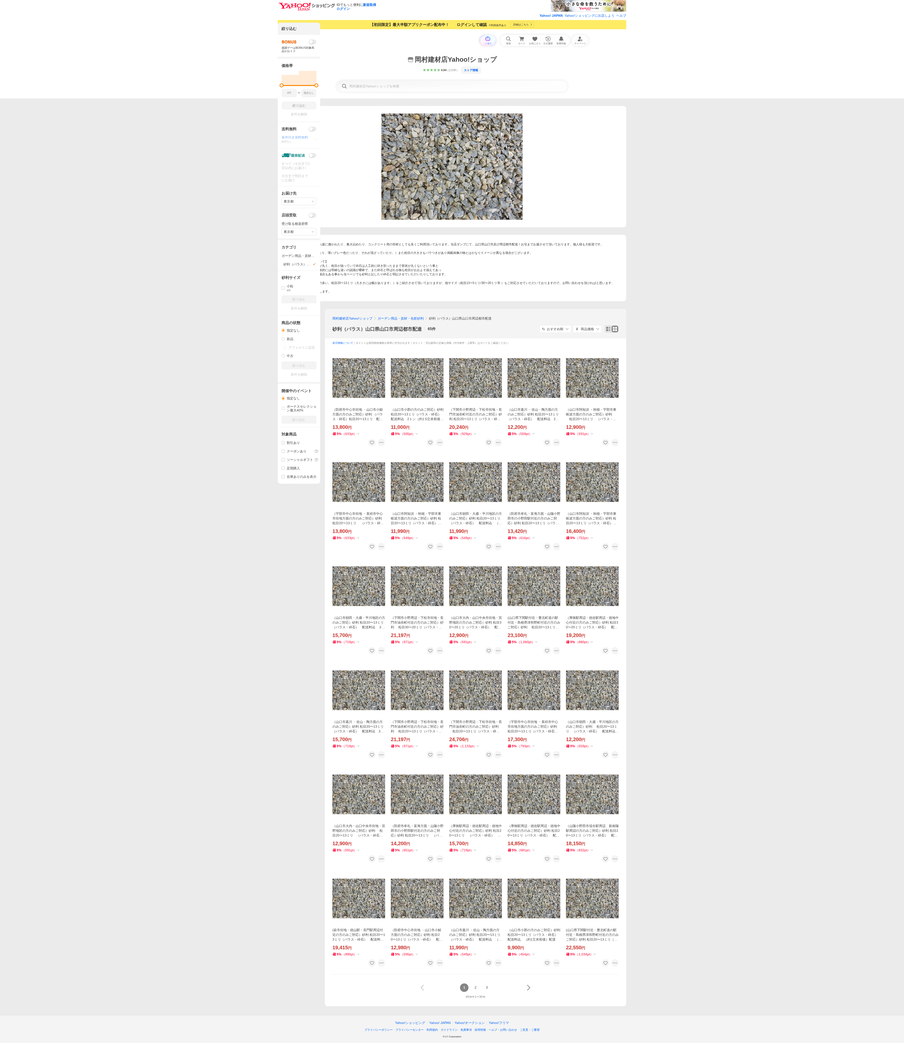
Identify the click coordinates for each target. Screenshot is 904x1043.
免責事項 (466, 1029)
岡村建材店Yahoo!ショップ (352, 318)
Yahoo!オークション (470, 1023)
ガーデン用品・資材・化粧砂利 (401, 318)
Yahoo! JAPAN (551, 15)
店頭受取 (289, 215)
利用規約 (432, 1029)
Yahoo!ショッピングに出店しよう (589, 15)
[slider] (282, 85)
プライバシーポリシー (378, 1029)
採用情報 (480, 1029)
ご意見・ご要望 (530, 1029)
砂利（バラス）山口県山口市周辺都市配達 (377, 329)
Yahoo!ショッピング (410, 1023)
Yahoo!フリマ (499, 1023)
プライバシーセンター (410, 1029)
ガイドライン (449, 1029)
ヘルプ (621, 15)
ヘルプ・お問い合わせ (503, 1029)
